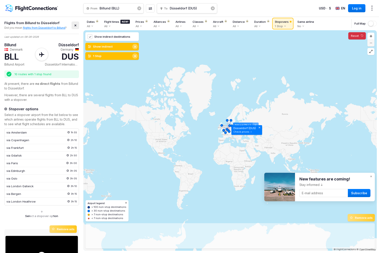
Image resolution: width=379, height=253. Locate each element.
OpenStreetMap (367, 249)
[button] (370, 36)
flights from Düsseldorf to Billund (44, 27)
